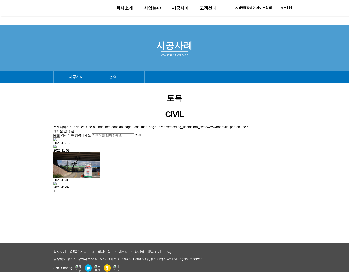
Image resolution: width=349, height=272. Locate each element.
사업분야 (152, 8)
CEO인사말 (78, 251)
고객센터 (208, 8)
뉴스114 (286, 7)
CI (92, 252)
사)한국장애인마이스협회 (253, 7)
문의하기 (154, 251)
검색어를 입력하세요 (76, 135)
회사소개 (124, 8)
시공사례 (180, 8)
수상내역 (137, 251)
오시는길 (121, 251)
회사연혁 (104, 251)
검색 (138, 135)
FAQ (168, 252)
